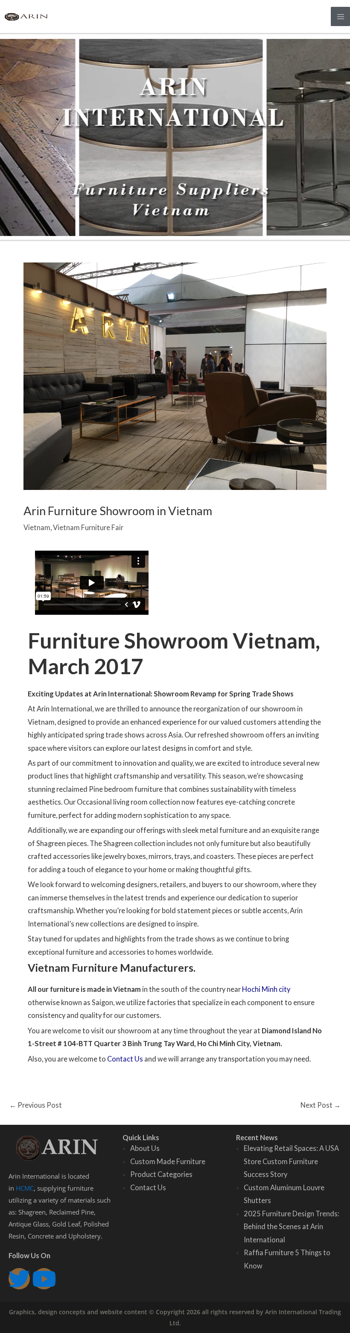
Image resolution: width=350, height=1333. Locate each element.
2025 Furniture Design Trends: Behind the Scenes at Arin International (291, 1226)
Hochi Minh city (266, 989)
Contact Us (125, 1059)
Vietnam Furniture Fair (88, 527)
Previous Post (35, 1105)
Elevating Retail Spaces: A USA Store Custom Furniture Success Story (291, 1161)
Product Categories (161, 1174)
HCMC (25, 1188)
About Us (145, 1148)
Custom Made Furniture (167, 1161)
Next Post (320, 1105)
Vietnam (36, 527)
